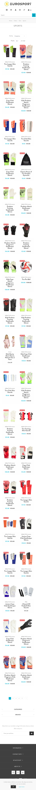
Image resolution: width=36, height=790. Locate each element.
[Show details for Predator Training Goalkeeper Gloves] (26, 51)
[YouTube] (22, 772)
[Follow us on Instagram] (13, 772)
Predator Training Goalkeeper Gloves (26, 66)
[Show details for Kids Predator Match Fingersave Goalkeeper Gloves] (26, 88)
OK (13, 787)
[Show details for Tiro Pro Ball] (26, 267)
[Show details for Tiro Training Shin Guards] (26, 416)
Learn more (21, 787)
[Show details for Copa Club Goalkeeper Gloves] (10, 88)
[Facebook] (18, 772)
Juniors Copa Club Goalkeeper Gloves (26, 538)
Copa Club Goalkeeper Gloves (10, 102)
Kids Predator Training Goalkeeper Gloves (10, 320)
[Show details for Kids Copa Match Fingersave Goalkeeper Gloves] (10, 267)
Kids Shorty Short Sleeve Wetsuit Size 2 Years (10, 356)
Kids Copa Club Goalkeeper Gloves (26, 355)
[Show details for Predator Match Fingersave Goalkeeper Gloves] (10, 230)
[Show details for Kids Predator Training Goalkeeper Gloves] (10, 305)
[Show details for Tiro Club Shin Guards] (26, 126)
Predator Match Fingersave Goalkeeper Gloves (9, 245)
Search (34, 15)
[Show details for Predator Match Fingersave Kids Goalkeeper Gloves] (10, 662)
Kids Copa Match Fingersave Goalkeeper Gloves (10, 282)
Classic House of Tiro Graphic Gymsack (26, 173)
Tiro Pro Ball (26, 279)
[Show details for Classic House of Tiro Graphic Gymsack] (26, 159)
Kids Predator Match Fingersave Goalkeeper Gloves (26, 104)
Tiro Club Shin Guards (26, 139)
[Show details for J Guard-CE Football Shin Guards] (26, 591)
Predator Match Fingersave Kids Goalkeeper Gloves (9, 677)
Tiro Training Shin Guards (26, 429)
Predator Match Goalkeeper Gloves (26, 208)
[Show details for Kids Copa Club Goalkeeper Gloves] (26, 341)
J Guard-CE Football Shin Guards (26, 605)
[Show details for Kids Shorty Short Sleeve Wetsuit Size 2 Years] (10, 341)
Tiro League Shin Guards (10, 65)
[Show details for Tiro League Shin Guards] (10, 51)
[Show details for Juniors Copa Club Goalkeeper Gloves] (26, 524)
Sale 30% (6, 45)
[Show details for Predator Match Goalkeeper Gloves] (26, 194)
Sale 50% (22, 153)
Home (10, 21)
